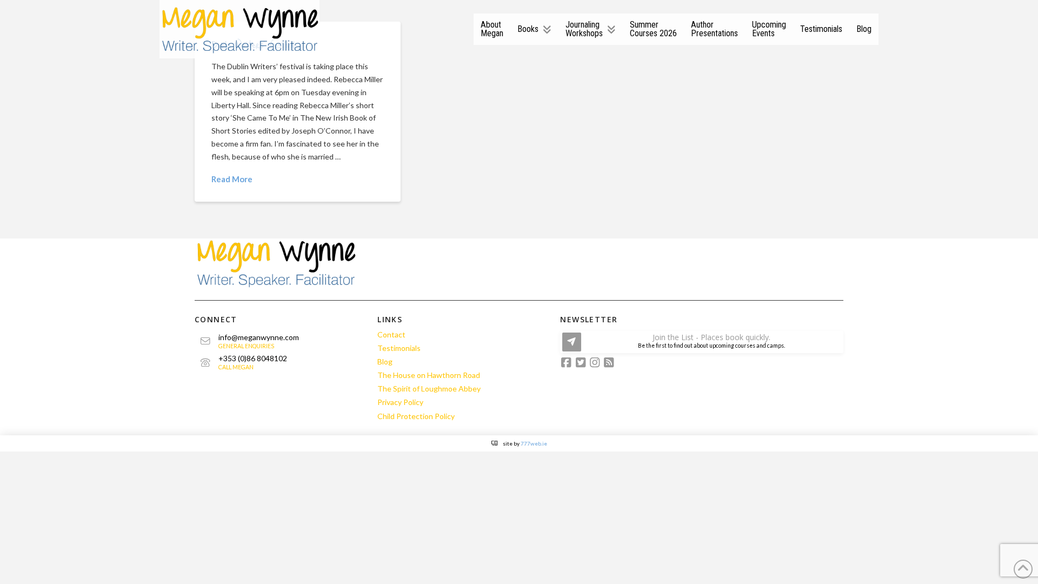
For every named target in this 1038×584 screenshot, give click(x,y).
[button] (701, 342)
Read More (231, 179)
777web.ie (534, 443)
